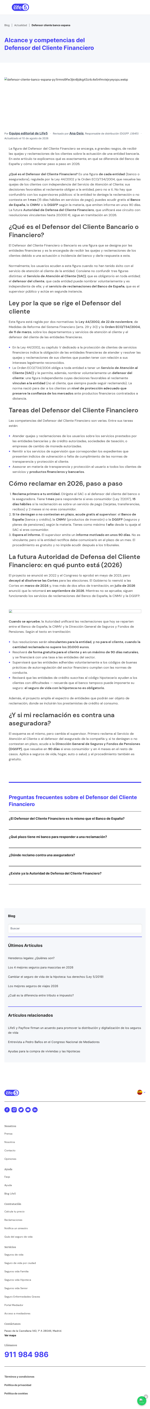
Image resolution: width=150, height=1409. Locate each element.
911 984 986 (26, 1354)
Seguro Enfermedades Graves (22, 1296)
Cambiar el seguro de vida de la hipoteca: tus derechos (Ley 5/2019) (56, 976)
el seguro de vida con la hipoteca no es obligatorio (64, 688)
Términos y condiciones (19, 1376)
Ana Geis (76, 133)
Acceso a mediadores (17, 1313)
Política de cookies (16, 1393)
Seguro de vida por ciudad (20, 1263)
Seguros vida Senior (16, 1288)
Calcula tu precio (14, 1211)
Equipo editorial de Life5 (28, 133)
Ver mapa (10, 1335)
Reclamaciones (13, 1220)
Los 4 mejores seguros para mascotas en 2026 (40, 967)
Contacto (9, 1150)
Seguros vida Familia (16, 1271)
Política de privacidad (17, 1385)
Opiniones (10, 1158)
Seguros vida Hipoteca (17, 1279)
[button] (136, 7)
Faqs (7, 1176)
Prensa (8, 1133)
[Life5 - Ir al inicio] (20, 7)
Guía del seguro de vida (18, 1236)
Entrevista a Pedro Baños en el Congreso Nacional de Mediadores (54, 1042)
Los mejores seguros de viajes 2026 (33, 986)
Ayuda (8, 1185)
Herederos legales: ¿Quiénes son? (31, 958)
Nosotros (9, 1142)
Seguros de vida (13, 1254)
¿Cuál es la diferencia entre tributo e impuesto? (41, 995)
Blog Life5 (10, 1193)
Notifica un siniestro (16, 1228)
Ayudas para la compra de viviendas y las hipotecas (44, 1051)
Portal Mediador (13, 1305)
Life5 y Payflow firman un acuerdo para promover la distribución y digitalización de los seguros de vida (74, 1030)
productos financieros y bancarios (56, 472)
